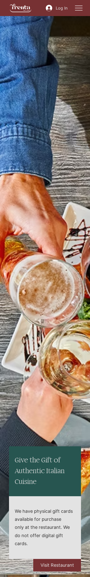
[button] (57, 565)
